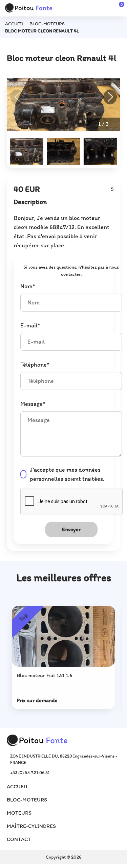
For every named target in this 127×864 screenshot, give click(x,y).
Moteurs (19, 813)
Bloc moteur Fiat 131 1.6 (44, 675)
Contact (19, 839)
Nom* (27, 286)
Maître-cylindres (31, 826)
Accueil (14, 24)
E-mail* (30, 325)
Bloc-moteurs (47, 24)
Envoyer (71, 529)
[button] (110, 97)
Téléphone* (34, 364)
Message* (32, 404)
